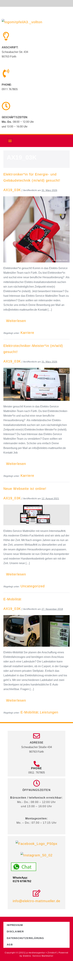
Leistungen (49, 712)
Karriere (27, 333)
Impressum (15, 925)
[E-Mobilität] (36, 631)
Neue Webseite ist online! (25, 489)
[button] (10, 141)
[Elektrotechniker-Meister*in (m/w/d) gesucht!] (36, 384)
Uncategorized (33, 586)
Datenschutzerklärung (25, 938)
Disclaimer (15, 931)
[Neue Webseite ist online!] (36, 515)
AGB (10, 944)
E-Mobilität (12, 599)
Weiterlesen (17, 319)
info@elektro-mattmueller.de (36, 901)
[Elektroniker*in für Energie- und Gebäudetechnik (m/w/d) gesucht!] (36, 229)
